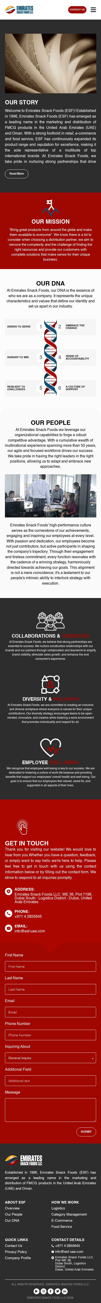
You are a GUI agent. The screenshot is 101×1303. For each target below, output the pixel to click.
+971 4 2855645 (28, 917)
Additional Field (18, 1070)
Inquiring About (17, 1047)
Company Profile (18, 1258)
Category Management (69, 1214)
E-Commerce (61, 1220)
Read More (16, 173)
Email (10, 1001)
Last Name (14, 978)
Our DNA (12, 1220)
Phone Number (17, 1024)
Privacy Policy (16, 1252)
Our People (13, 1214)
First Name (14, 955)
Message (12, 1092)
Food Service (61, 1227)
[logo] (19, 10)
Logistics (58, 1208)
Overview (12, 1208)
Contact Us (13, 1246)
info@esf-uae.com (30, 931)
